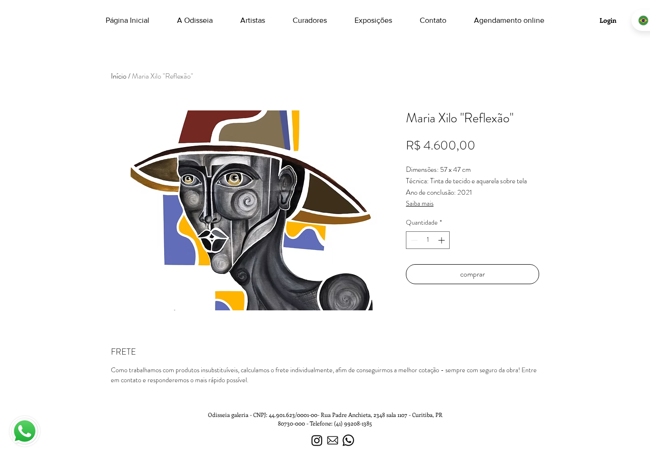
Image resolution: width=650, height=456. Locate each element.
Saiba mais (419, 203)
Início (119, 75)
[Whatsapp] (348, 440)
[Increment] (442, 240)
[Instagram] (317, 440)
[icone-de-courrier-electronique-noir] (332, 440)
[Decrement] (413, 240)
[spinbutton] (427, 240)
